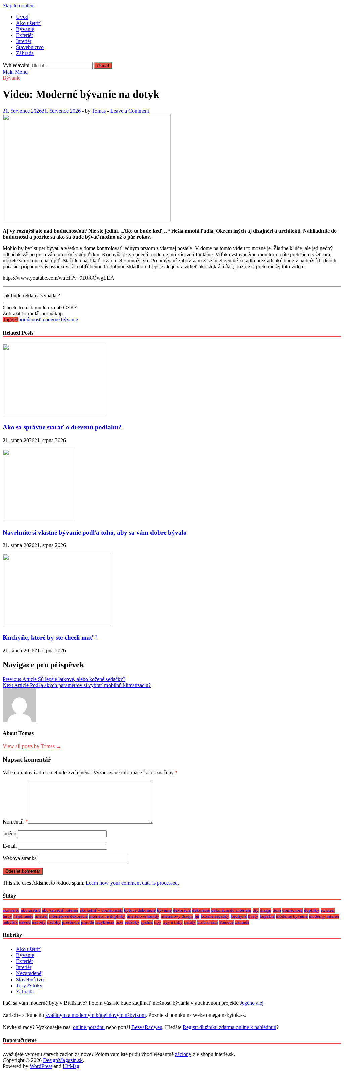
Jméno (9, 833)
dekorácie (201, 910)
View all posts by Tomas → (32, 746)
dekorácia (182, 910)
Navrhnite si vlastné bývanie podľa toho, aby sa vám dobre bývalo (95, 532)
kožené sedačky (215, 916)
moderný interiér (324, 916)
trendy (190, 922)
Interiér (23, 41)
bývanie (164, 910)
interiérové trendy (143, 916)
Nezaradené (28, 973)
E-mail (10, 846)
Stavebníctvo (30, 47)
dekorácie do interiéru (231, 910)
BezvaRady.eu (146, 1027)
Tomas (99, 111)
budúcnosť (29, 319)
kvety (253, 916)
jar (197, 916)
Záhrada (25, 53)
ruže (119, 922)
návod (25, 922)
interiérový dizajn (177, 916)
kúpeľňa (267, 916)
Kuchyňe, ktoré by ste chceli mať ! (50, 637)
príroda (87, 922)
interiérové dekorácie (68, 916)
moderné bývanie (59, 319)
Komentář (15, 822)
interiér (41, 916)
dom (277, 910)
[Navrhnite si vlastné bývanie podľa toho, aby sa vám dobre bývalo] (39, 519)
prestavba (71, 922)
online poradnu (89, 1027)
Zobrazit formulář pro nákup (33, 313)
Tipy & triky (29, 985)
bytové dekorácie (140, 910)
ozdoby (54, 922)
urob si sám (207, 922)
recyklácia (104, 922)
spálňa (147, 922)
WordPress (41, 1066)
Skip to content (19, 5)
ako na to (11, 910)
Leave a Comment (129, 111)
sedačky (132, 922)
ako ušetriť (31, 910)
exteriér (328, 910)
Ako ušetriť (28, 23)
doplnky (311, 910)
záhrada (242, 922)
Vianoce (226, 922)
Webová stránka (20, 858)
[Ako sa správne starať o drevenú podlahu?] (54, 414)
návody (39, 922)
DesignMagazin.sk (63, 1060)
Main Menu (15, 72)
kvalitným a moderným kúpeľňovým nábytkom (95, 1015)
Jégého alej (251, 1003)
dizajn (265, 910)
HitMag (71, 1066)
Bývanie (25, 29)
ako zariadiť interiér (60, 910)
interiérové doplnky (107, 916)
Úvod (22, 17)
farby (7, 916)
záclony (183, 1054)
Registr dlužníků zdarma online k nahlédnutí (229, 1027)
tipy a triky (173, 922)
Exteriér (24, 35)
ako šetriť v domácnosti (101, 910)
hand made (23, 916)
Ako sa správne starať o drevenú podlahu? (62, 427)
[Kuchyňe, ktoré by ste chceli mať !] (57, 624)
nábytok (10, 922)
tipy (157, 922)
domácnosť (292, 910)
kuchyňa (239, 916)
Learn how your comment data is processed (132, 883)
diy (256, 910)
